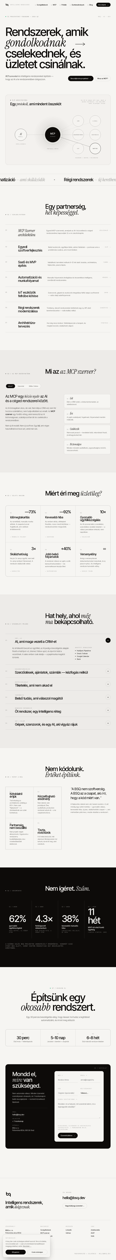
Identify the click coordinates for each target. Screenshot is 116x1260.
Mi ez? (10, 386)
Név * (60, 1075)
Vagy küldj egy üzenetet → (74, 1206)
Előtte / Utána (33, 386)
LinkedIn (69, 1230)
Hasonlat (21, 386)
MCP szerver (45, 1233)
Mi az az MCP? (102, 78)
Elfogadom (15, 1252)
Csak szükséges (37, 1252)
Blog (90, 5)
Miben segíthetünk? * (67, 1099)
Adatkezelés (95, 1230)
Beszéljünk (103, 5)
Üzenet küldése (68, 1135)
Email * (83, 1075)
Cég (59, 1088)
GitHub (68, 1233)
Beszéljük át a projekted (81, 78)
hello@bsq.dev (18, 1114)
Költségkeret (86, 1088)
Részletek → (27, 1246)
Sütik (92, 1236)
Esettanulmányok (77, 5)
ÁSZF (93, 1233)
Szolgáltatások (41, 5)
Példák (63, 5)
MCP (53, 5)
